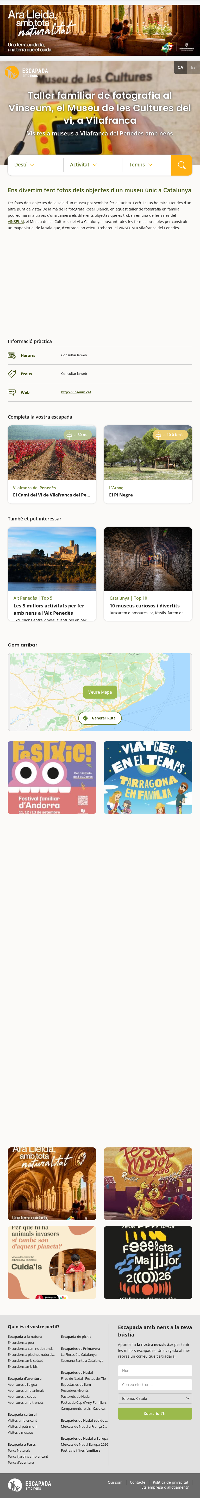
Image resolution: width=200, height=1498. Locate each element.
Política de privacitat (170, 1482)
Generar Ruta (104, 718)
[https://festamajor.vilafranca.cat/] (148, 1262)
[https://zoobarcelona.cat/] (52, 1262)
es (193, 67)
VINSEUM (16, 221)
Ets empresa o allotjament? (165, 1487)
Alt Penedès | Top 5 (33, 598)
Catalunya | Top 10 (128, 598)
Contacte (137, 1482)
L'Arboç (116, 487)
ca (180, 67)
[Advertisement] (100, 282)
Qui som (115, 1482)
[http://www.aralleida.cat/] (100, 30)
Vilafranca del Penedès (34, 487)
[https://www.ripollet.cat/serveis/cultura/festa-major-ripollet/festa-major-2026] (148, 1183)
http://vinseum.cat (76, 392)
